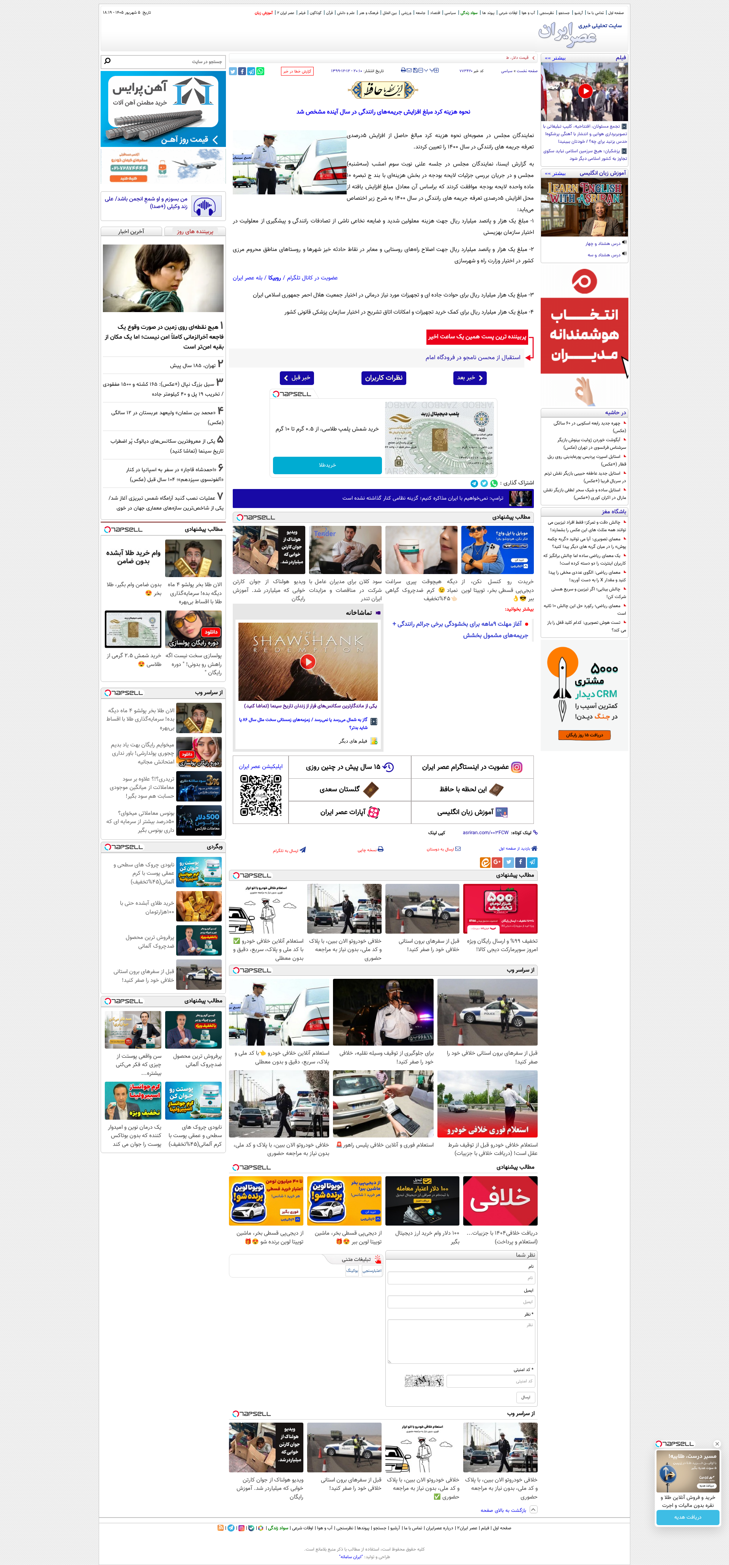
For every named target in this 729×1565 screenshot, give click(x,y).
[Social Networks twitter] (484, 483)
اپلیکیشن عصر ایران (260, 766)
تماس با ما (595, 13)
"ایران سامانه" (351, 1557)
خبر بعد (466, 378)
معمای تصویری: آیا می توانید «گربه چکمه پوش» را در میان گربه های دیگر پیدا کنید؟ (587, 543)
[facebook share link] (242, 71)
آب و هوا (528, 13)
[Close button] (717, 1444)
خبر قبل (301, 378)
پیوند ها (488, 13)
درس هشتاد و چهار (603, 244)
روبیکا (274, 278)
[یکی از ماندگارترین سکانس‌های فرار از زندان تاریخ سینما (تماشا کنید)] (308, 662)
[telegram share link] (251, 71)
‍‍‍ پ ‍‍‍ (429, 69)
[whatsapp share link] (260, 71)
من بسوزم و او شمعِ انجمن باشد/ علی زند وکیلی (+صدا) (146, 203)
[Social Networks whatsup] (494, 483)
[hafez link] (383, 90)
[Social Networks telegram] (474, 483)
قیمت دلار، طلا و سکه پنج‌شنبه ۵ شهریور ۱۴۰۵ (490, 58)
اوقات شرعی (508, 13)
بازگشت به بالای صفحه (504, 1511)
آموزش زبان (264, 13)
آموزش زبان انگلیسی (465, 812)
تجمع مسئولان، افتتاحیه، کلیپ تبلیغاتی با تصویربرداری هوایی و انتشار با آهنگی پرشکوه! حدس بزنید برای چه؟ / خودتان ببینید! (585, 134)
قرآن (329, 13)
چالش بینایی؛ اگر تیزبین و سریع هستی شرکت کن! (588, 593)
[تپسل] (276, 394)
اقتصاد (435, 13)
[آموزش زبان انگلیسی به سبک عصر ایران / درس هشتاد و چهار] (584, 207)
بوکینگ (352, 1271)
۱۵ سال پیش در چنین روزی (343, 767)
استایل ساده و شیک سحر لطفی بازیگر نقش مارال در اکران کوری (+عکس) (584, 494)
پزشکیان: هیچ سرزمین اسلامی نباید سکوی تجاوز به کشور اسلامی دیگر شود (585, 155)
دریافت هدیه (688, 1517)
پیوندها (363, 1528)
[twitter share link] (233, 71)
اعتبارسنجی (372, 1271)
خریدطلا (327, 465)
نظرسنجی (547, 13)
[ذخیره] (415, 71)
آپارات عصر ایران (343, 812)
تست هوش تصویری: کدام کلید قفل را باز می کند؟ (586, 626)
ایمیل (528, 1290)
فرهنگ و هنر (368, 13)
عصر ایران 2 (285, 13)
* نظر (528, 1314)
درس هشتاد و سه (605, 255)
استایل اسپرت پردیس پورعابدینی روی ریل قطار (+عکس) (587, 460)
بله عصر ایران (247, 278)
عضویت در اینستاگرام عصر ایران (465, 767)
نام (531, 1266)
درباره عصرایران (439, 1528)
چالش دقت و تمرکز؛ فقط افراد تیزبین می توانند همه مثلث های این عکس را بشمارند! (587, 526)
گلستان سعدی (340, 789)
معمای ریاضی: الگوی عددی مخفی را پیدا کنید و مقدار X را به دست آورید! (587, 576)
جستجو (564, 13)
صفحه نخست (527, 71)
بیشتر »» (555, 58)
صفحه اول (616, 13)
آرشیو (578, 13)
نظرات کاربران (383, 378)
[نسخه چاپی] (403, 70)
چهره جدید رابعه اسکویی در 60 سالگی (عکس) (590, 427)
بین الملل (390, 13)
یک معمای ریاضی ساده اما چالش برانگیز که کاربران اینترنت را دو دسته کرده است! (584, 559)
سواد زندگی (469, 13)
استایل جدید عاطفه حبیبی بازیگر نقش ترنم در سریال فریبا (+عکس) (585, 477)
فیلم (302, 13)
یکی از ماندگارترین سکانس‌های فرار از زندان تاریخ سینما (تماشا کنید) (310, 706)
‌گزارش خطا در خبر (297, 71)
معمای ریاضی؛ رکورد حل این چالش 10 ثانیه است (585, 610)
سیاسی (450, 13)
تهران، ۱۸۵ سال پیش (193, 365)
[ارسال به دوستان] (409, 70)
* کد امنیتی (523, 1369)
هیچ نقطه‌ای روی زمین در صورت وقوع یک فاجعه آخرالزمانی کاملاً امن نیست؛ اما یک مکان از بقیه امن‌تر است (164, 337)
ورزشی (406, 13)
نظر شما (525, 1255)
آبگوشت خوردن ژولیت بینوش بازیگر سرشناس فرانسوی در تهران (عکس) (591, 444)
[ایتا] (485, 862)
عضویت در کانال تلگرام (312, 278)
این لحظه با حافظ (463, 789)
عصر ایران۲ (467, 1528)
